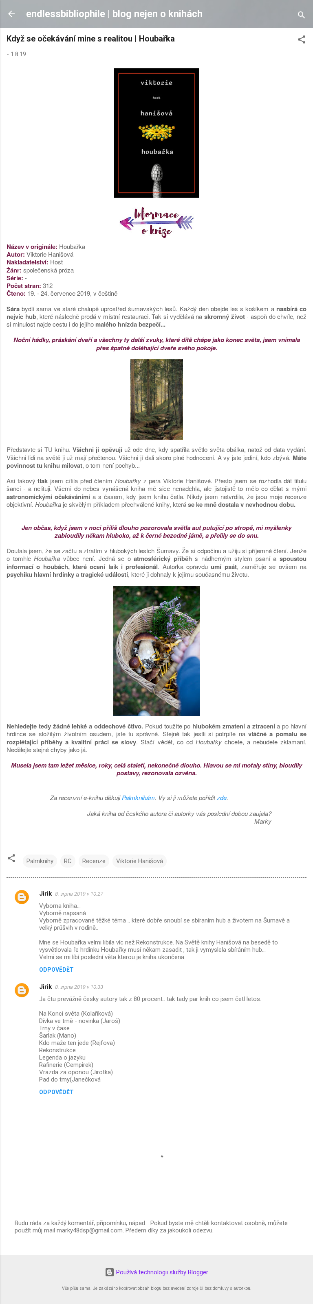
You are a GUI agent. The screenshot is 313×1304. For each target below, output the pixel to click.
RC (68, 861)
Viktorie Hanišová (139, 861)
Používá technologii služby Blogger (161, 1272)
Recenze (94, 861)
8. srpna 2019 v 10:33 (79, 987)
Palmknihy (39, 861)
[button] (301, 41)
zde (222, 797)
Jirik (45, 893)
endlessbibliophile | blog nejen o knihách (114, 14)
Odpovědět (56, 969)
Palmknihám (138, 797)
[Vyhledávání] (301, 16)
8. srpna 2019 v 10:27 (79, 894)
